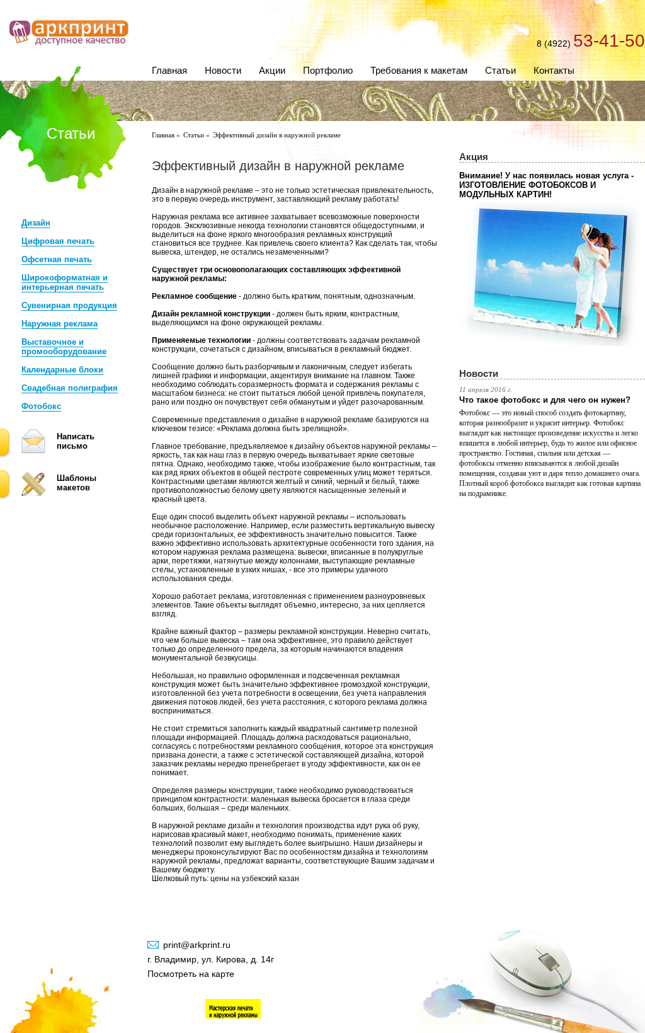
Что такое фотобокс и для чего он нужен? (545, 400)
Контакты (554, 70)
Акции (272, 70)
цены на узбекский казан (254, 878)
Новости (223, 70)
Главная (169, 70)
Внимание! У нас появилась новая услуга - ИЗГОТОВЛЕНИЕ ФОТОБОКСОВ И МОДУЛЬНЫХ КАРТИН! (546, 185)
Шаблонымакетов (76, 482)
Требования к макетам (418, 70)
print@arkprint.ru (197, 945)
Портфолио (328, 70)
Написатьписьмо (75, 441)
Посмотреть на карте (190, 974)
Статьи (500, 70)
